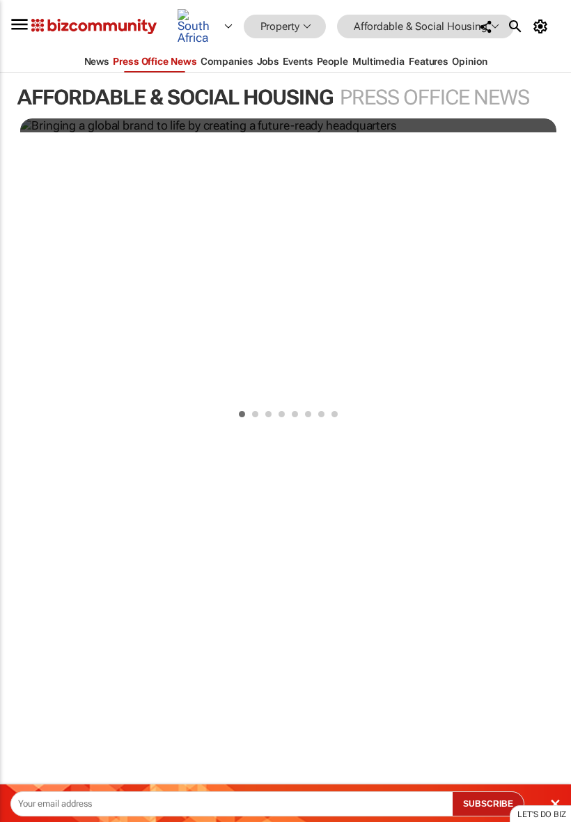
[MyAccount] (543, 26)
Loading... (26, 665)
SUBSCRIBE (488, 804)
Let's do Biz (541, 814)
